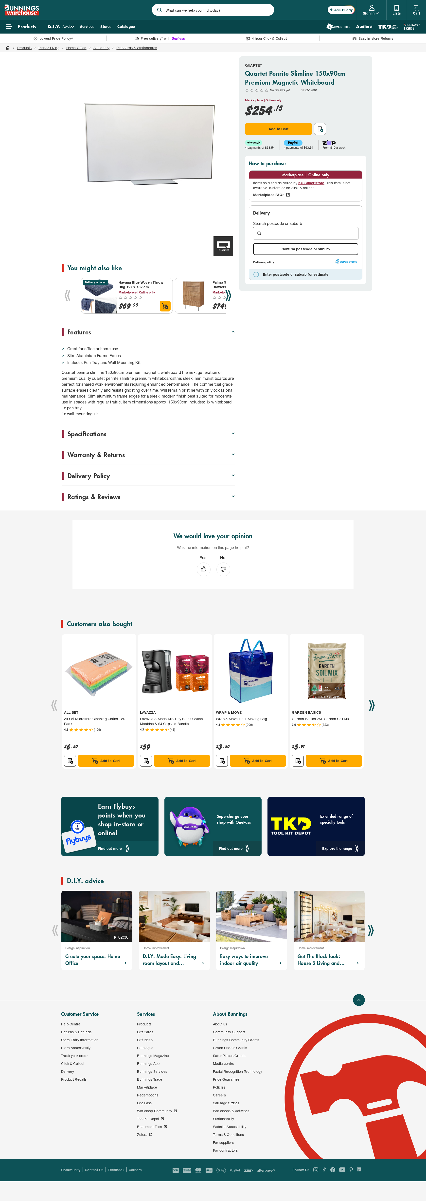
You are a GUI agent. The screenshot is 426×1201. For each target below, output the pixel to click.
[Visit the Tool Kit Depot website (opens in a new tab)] (388, 27)
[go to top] (359, 1000)
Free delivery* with (155, 38)
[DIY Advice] (61, 27)
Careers (135, 1170)
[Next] (228, 295)
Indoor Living (48, 48)
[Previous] (68, 295)
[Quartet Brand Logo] (223, 246)
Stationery (101, 48)
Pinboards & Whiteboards (136, 48)
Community (71, 1170)
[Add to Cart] (165, 306)
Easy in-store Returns (375, 38)
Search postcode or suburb (277, 223)
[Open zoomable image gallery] (229, 225)
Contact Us (94, 1170)
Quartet (253, 65)
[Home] (8, 48)
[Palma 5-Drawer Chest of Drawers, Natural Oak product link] (193, 295)
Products (24, 48)
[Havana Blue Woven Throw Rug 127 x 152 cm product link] (99, 295)
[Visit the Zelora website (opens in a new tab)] (364, 27)
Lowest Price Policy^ (56, 38)
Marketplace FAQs (268, 195)
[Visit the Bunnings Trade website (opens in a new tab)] (412, 27)
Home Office (76, 48)
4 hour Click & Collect (269, 38)
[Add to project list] (320, 129)
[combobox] (213, 10)
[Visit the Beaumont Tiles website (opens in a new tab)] (338, 27)
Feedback (116, 1170)
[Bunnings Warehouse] (21, 14)
